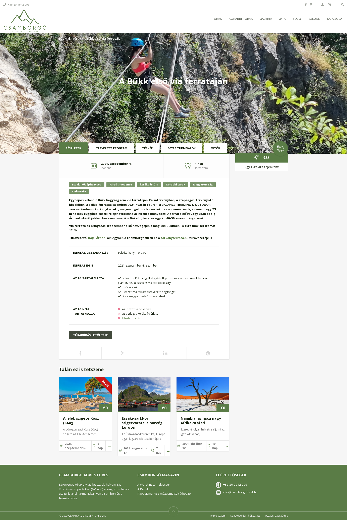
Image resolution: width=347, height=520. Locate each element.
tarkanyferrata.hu (174, 238)
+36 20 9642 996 (235, 484)
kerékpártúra (149, 184)
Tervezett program (111, 148)
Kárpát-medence (120, 184)
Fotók (215, 148)
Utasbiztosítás (131, 318)
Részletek (73, 148)
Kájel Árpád (96, 238)
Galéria (266, 18)
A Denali (142, 489)
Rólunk (314, 18)
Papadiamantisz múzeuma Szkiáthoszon (164, 493)
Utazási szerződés (276, 515)
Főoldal (64, 38)
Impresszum (218, 515)
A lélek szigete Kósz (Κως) (81, 420)
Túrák (217, 18)
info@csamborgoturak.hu (240, 492)
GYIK (282, 18)
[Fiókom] (323, 4)
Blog (297, 18)
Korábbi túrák (241, 18)
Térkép (147, 148)
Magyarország (203, 184)
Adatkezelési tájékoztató (245, 515)
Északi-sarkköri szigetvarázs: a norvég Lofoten (142, 423)
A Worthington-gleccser (153, 484)
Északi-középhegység (86, 184)
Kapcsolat (335, 18)
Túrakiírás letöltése (90, 335)
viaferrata (79, 191)
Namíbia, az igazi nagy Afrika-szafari (201, 420)
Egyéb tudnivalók (182, 148)
